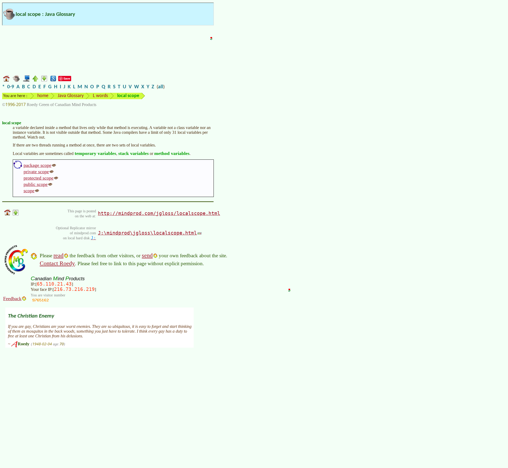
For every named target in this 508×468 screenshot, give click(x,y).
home (42, 95)
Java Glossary (71, 95)
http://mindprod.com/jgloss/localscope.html (159, 213)
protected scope (38, 178)
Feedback (12, 298)
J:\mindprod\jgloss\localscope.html (147, 233)
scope (29, 190)
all (160, 87)
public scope (36, 184)
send (147, 255)
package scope (37, 165)
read (58, 255)
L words (100, 95)
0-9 (10, 87)
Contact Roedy (57, 263)
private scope (36, 171)
